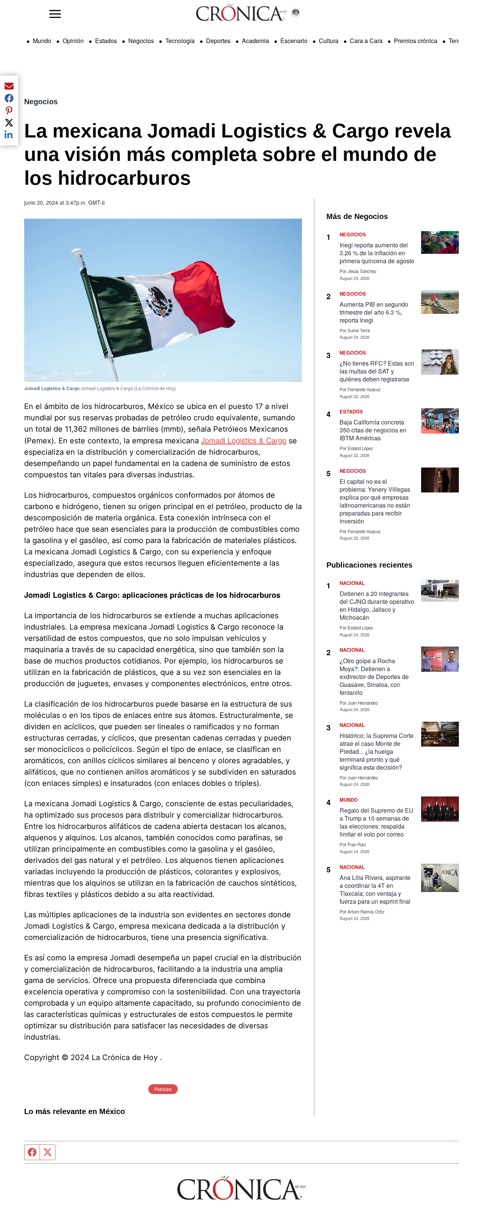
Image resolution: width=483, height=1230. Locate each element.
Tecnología (180, 40)
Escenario (294, 40)
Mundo (42, 40)
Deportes (218, 40)
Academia (255, 40)
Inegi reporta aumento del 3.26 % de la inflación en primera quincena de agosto (377, 253)
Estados (106, 40)
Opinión (73, 40)
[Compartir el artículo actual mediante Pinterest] (9, 110)
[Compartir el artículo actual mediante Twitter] (9, 122)
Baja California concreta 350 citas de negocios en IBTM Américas (373, 430)
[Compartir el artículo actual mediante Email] (9, 86)
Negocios (141, 40)
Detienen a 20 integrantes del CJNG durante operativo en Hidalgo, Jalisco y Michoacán (377, 605)
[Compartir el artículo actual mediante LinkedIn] (9, 134)
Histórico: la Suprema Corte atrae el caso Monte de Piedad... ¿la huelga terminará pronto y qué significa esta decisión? (377, 751)
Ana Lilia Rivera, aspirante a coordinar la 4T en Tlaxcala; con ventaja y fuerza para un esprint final (375, 889)
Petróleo (163, 1089)
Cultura (328, 40)
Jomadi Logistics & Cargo (243, 440)
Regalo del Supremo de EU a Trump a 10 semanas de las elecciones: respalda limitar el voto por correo (377, 822)
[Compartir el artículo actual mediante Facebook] (9, 98)
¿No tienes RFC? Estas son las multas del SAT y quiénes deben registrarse (377, 371)
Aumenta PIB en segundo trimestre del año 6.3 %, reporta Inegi (374, 312)
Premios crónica (415, 40)
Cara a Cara (366, 40)
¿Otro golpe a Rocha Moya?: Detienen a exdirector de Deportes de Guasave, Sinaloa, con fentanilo (374, 676)
